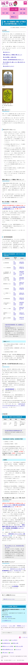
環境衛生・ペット (21, 625)
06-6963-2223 (14, 318)
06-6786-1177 (14, 273)
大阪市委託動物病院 (9, 389)
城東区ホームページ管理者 (7, 646)
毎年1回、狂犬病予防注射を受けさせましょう (13, 59)
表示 (24, 632)
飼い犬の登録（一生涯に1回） (10, 57)
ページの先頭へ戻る (24, 637)
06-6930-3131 (14, 262)
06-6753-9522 (14, 308)
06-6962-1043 (14, 298)
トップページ (4, 625)
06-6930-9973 (8, 616)
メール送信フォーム (6, 620)
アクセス (12, 652)
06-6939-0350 (14, 313)
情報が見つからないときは (8, 599)
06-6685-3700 (17, 570)
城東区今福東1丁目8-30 (21, 308)
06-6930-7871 (14, 283)
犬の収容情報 (15, 586)
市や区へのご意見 (19, 646)
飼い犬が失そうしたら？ (8, 66)
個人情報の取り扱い (6, 643)
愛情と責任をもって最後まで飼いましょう (12, 54)
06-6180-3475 (14, 303)
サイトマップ (18, 649)
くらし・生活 (12, 625)
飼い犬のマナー (6, 52)
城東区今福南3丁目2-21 (21, 283)
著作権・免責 (15, 643)
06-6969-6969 (14, 278)
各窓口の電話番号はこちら (7, 649)
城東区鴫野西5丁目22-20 (21, 278)
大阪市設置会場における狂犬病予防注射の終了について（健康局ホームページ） (13, 405)
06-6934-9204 (14, 293)
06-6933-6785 (14, 288)
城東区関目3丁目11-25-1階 (21, 303)
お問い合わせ (5, 652)
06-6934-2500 (14, 267)
